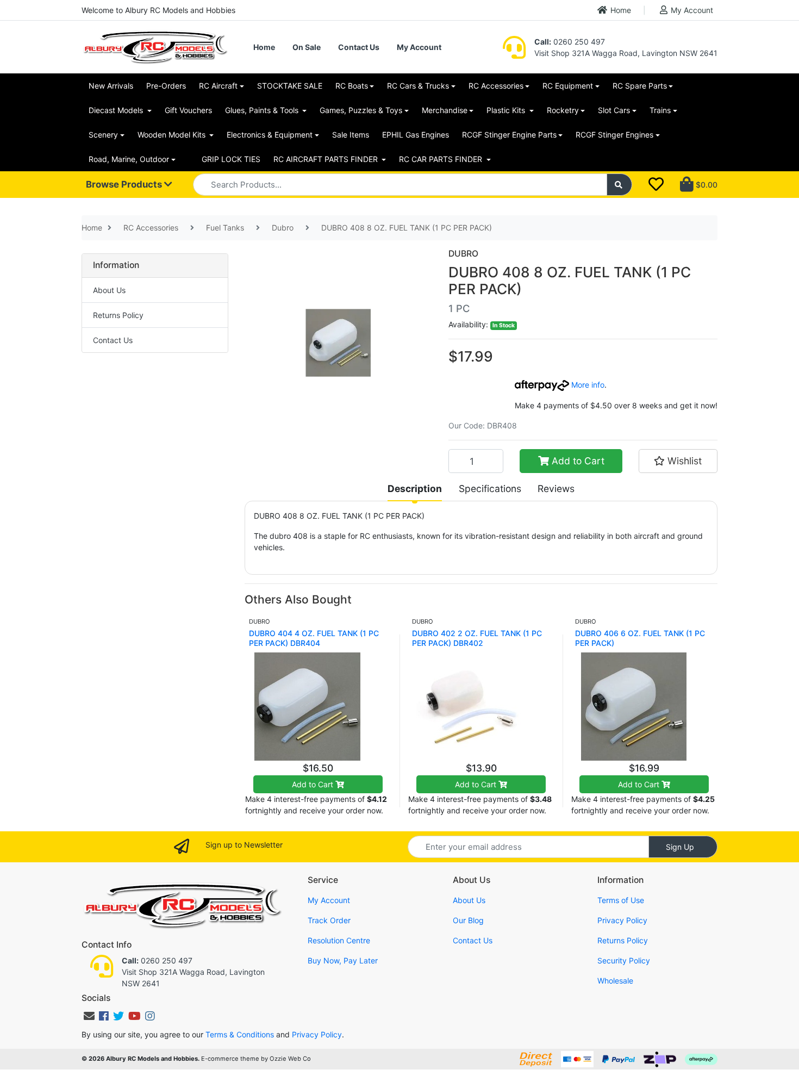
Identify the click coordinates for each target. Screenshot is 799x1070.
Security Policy (623, 960)
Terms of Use (620, 900)
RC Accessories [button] (496, 85)
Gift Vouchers (188, 110)
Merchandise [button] (444, 110)
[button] (678, 461)
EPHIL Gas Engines (415, 134)
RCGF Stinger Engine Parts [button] (509, 134)
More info (586, 384)
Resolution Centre (339, 940)
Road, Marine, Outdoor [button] (129, 159)
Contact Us (358, 47)
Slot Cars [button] (614, 110)
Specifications (490, 488)
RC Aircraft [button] (218, 85)
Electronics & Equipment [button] (270, 134)
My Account (692, 10)
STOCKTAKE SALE (289, 85)
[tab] (415, 488)
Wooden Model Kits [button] (173, 134)
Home (620, 10)
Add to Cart (576, 460)
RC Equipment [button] (567, 85)
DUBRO (463, 253)
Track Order (329, 920)
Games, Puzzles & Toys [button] (361, 110)
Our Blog (468, 920)
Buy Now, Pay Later (343, 960)
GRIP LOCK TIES (231, 159)
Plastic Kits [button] (506, 110)
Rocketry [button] (563, 110)
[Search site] (620, 184)
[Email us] (89, 1016)
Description (415, 488)
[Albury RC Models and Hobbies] (155, 46)
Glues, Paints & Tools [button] (263, 110)
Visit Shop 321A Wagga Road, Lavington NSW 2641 (625, 53)
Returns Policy (118, 315)
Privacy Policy (622, 920)
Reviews (556, 488)
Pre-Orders (166, 85)
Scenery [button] (103, 134)
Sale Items (350, 134)
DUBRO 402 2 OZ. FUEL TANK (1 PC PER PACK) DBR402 (477, 638)
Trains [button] (660, 110)
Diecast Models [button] (117, 110)
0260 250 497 (569, 41)
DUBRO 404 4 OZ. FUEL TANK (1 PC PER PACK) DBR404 (314, 638)
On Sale (306, 47)
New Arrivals (111, 85)
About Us (109, 290)
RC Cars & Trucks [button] (418, 85)
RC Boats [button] (351, 85)
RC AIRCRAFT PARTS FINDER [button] (326, 159)
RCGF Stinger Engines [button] (614, 134)
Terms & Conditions (239, 1034)
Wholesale (615, 980)
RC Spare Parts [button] (640, 85)
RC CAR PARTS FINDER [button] (441, 159)
